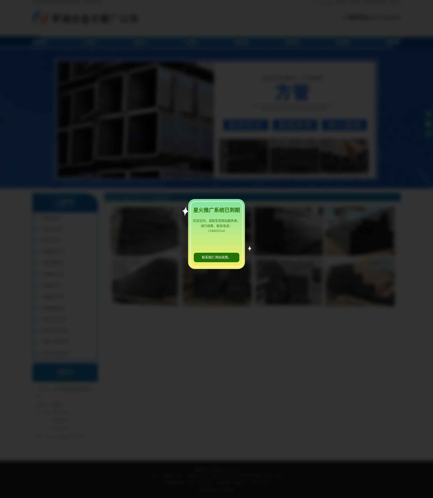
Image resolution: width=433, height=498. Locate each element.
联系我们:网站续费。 (216, 257)
